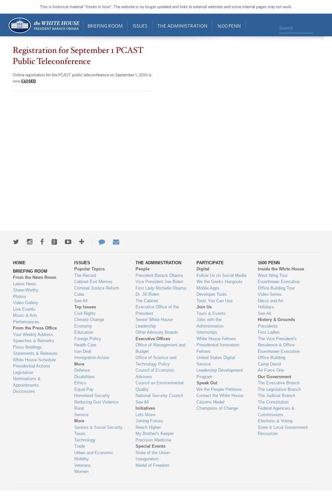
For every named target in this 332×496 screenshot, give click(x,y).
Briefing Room (105, 26)
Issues (140, 26)
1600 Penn (229, 26)
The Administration (182, 26)
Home (43, 25)
